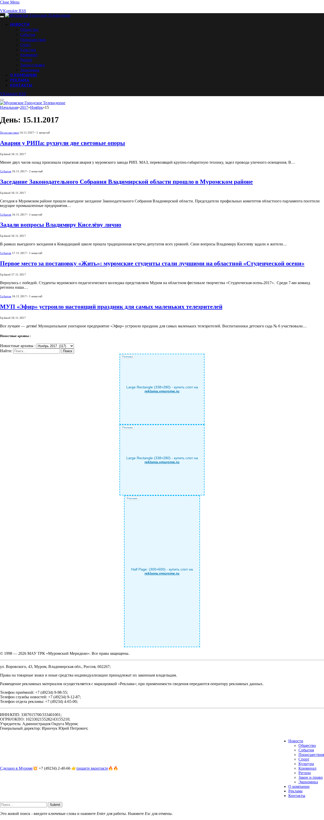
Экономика (29, 69)
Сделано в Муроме (16, 768)
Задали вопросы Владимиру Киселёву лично (60, 224)
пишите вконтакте (92, 768)
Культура (28, 49)
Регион (26, 59)
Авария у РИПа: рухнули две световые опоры (62, 143)
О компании (23, 74)
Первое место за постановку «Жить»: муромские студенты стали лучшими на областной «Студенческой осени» (152, 263)
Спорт (25, 44)
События (27, 34)
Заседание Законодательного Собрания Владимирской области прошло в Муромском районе (126, 181)
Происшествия (33, 39)
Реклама (19, 79)
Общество (29, 29)
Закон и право (32, 64)
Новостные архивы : (17, 346)
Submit (55, 805)
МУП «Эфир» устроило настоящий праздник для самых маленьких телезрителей (111, 306)
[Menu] (2, 16)
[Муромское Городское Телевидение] (37, 15)
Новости (19, 24)
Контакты (21, 85)
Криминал (28, 54)
